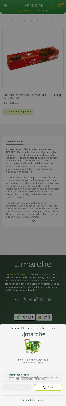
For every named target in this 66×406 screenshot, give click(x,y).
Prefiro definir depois (33, 400)
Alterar (51, 387)
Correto (20, 387)
